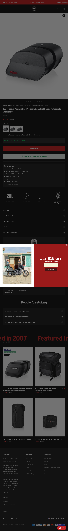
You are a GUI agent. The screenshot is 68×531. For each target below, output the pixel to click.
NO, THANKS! (51, 269)
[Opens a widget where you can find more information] (61, 528)
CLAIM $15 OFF (50, 265)
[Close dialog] (66, 246)
